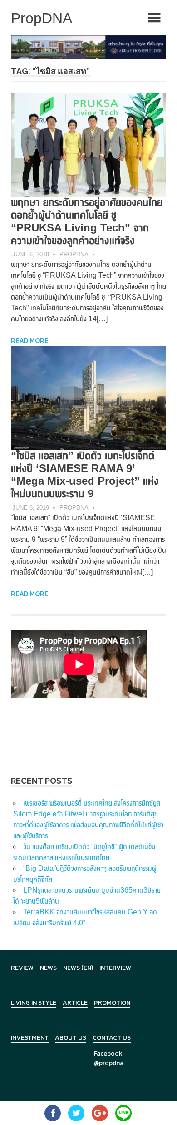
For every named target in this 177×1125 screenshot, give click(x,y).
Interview (115, 968)
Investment (30, 1037)
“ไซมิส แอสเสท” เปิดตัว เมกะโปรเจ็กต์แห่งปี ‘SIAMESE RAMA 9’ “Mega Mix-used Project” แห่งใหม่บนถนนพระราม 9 (85, 474)
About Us (70, 1037)
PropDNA (73, 254)
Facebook (108, 1053)
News (48, 968)
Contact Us (112, 1037)
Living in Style (33, 1002)
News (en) (78, 968)
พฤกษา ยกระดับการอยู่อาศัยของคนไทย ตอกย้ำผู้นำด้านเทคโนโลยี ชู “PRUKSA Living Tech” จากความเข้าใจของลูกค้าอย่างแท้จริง (86, 221)
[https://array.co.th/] (88, 46)
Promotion (112, 1002)
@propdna (108, 1063)
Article (75, 1002)
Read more (30, 340)
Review (22, 968)
